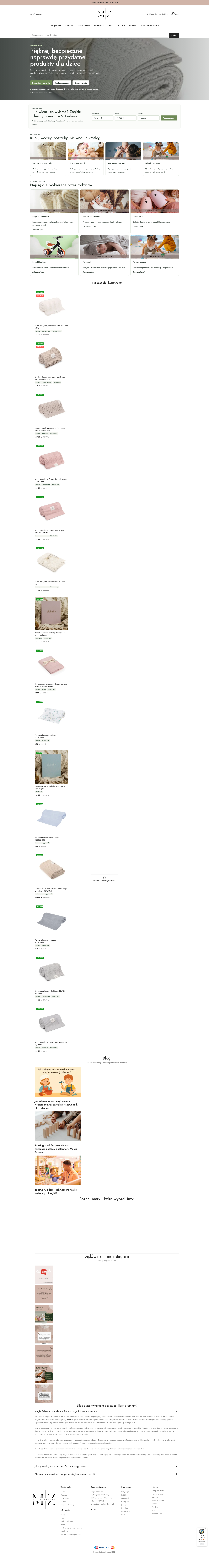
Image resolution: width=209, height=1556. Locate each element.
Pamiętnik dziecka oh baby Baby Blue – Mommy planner (50, 787)
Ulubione (64, 1495)
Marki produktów (67, 1521)
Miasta (63, 1524)
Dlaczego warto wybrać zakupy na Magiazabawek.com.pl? (65, 1474)
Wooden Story (157, 1513)
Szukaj (173, 35)
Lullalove (155, 1487)
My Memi (155, 1497)
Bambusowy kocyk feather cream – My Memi (50, 582)
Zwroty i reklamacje (68, 1505)
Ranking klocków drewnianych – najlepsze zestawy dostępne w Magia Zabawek (56, 1149)
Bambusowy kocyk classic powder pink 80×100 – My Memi (50, 531)
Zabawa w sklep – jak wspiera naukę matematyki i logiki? (56, 1191)
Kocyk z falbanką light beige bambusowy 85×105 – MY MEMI (50, 378)
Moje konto (65, 1498)
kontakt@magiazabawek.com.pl (102, 1504)
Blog (62, 1518)
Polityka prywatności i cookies (71, 1528)
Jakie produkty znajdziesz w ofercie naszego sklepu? (62, 1466)
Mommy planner (157, 1494)
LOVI (123, 1514)
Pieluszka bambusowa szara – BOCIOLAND (46, 941)
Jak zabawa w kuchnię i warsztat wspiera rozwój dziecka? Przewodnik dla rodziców (56, 1104)
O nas (63, 1515)
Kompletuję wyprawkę (41, 83)
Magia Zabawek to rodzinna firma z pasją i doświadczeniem (66, 1411)
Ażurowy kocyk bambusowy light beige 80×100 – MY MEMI (50, 429)
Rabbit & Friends (158, 1500)
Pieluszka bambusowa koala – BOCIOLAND (46, 736)
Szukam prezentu (62, 83)
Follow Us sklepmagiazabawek (104, 880)
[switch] (202, 1544)
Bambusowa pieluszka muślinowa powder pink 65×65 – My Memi (51, 685)
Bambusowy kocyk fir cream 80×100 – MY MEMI (51, 326)
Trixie (153, 1510)
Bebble (123, 1495)
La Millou (124, 1508)
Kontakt (63, 1501)
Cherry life (125, 1501)
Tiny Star (155, 1507)
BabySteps (125, 1491)
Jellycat (123, 1505)
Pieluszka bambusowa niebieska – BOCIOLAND (48, 838)
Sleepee (155, 1503)
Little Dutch (125, 1511)
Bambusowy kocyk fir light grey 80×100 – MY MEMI (51, 992)
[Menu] (205, 1529)
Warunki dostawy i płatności (71, 1534)
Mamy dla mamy (158, 1490)
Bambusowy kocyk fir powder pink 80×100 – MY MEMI (51, 480)
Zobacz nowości (81, 83)
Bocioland (125, 1498)
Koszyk (63, 1491)
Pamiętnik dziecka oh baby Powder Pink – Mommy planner (51, 633)
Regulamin (64, 1531)
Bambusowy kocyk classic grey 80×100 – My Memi (51, 1043)
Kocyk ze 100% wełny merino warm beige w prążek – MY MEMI (51, 889)
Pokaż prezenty (169, 118)
